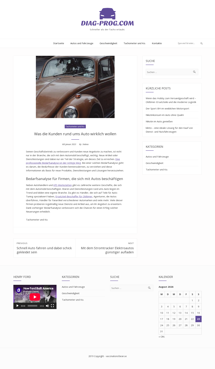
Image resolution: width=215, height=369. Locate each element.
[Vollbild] (52, 305)
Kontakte (157, 43)
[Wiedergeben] (17, 305)
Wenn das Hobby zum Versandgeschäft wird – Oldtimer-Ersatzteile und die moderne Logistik (171, 100)
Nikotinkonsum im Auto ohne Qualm (165, 114)
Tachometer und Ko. (135, 43)
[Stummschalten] (47, 305)
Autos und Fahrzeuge (81, 43)
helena (85, 144)
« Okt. (162, 336)
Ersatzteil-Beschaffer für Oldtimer (73, 196)
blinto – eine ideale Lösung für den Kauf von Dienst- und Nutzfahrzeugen (169, 129)
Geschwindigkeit (108, 43)
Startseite (58, 43)
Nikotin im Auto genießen (159, 121)
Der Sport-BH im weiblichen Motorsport (167, 108)
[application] (35, 297)
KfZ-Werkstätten (62, 185)
